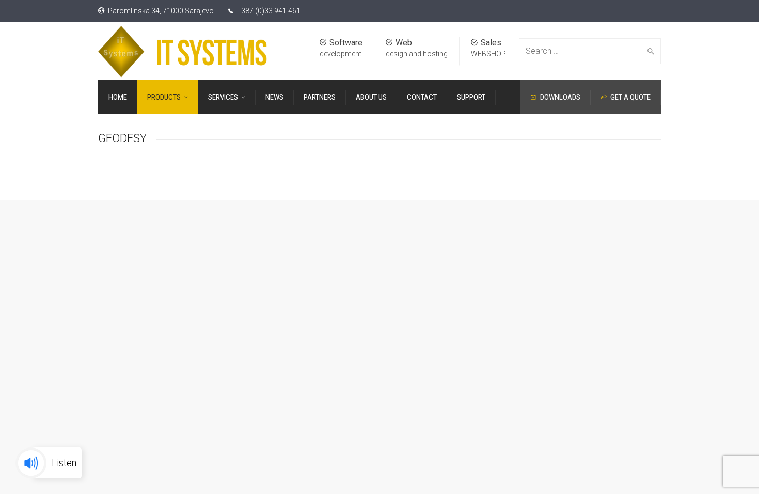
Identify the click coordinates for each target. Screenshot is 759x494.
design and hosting (417, 54)
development (340, 54)
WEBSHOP (488, 54)
